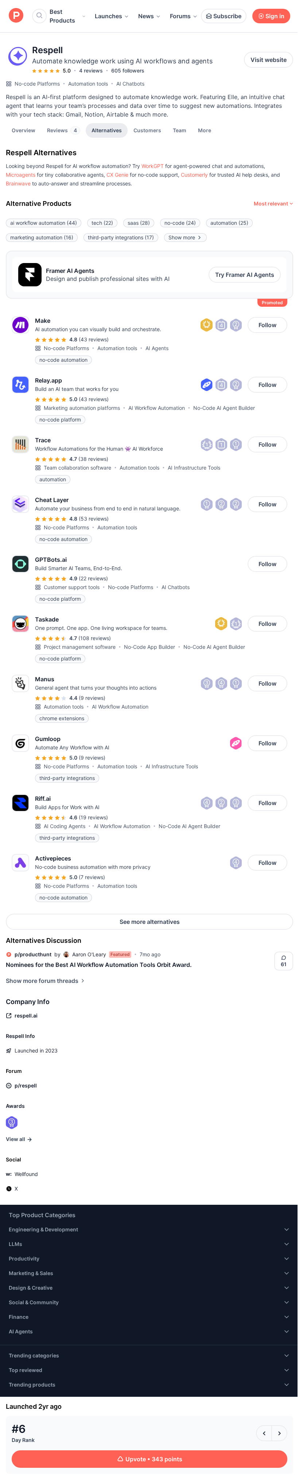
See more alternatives (150, 921)
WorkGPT (152, 166)
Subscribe (227, 16)
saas (139, 223)
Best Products (62, 16)
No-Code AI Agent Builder (224, 408)
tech (102, 223)
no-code (180, 223)
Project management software (80, 647)
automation (229, 223)
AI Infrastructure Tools (194, 467)
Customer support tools (72, 587)
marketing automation (41, 237)
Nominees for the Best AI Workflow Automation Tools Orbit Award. (99, 964)
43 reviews (94, 339)
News (146, 16)
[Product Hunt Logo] (16, 16)
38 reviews (93, 459)
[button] (204, 130)
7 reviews (92, 877)
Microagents (20, 175)
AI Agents (156, 348)
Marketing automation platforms (82, 408)
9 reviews (92, 698)
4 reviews (91, 70)
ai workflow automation (43, 223)
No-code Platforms (37, 84)
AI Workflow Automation (156, 408)
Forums (180, 16)
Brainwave (18, 183)
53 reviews (94, 518)
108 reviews (94, 638)
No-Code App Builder (149, 647)
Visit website (269, 59)
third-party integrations (121, 237)
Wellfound (26, 1174)
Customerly (194, 175)
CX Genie (117, 175)
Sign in (274, 16)
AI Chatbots (130, 84)
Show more (181, 237)
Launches (108, 16)
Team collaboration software (77, 467)
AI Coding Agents (64, 826)
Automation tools (88, 84)
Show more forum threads (42, 980)
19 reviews (93, 817)
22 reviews (93, 578)
